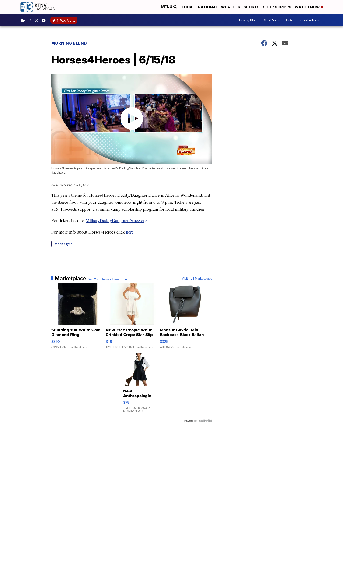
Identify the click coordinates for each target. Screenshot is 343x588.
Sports (252, 7)
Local (188, 7)
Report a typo (63, 244)
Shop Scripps (277, 7)
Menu (167, 7)
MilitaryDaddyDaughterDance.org (116, 220)
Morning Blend (248, 20)
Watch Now (308, 7)
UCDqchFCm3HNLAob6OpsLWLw (45, 20)
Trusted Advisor (308, 20)
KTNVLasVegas (24, 20)
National (208, 7)
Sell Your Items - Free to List (108, 279)
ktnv (31, 20)
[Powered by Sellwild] (205, 420)
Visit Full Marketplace (197, 278)
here (129, 232)
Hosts (288, 20)
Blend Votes (271, 20)
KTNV (38, 20)
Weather (230, 7)
